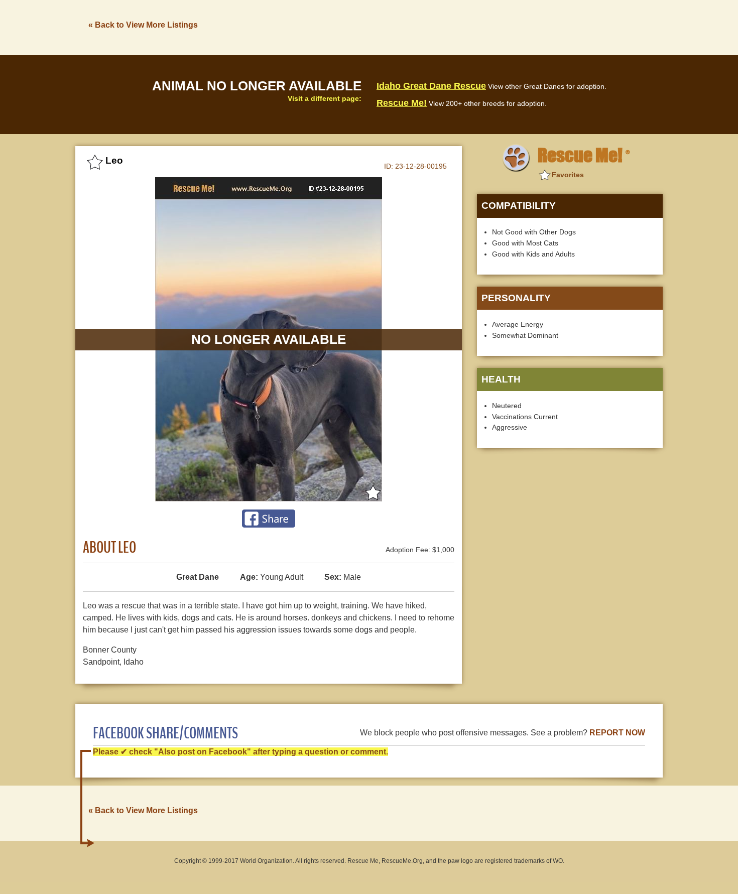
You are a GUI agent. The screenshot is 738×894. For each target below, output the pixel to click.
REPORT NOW (617, 732)
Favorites (568, 175)
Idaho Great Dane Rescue (431, 86)
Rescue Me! (402, 103)
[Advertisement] (480, 26)
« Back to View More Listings (143, 25)
